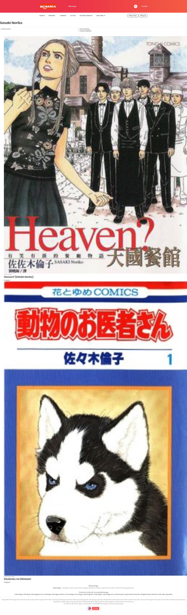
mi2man (62, 594)
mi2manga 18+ (88, 594)
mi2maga (55, 594)
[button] (135, 6)
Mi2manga (72, 6)
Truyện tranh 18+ (86, 16)
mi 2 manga (78, 594)
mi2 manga (69, 594)
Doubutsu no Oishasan (17, 579)
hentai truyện (119, 594)
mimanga (47, 594)
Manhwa (52, 16)
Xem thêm (99, 16)
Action (73, 16)
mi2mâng (26, 594)
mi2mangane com (36, 594)
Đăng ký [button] (143, 16)
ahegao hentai (146, 594)
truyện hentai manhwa (132, 594)
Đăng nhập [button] (133, 16)
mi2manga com (108, 594)
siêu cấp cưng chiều (165, 594)
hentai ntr (154, 594)
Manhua (63, 16)
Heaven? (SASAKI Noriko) (18, 277)
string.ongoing (84, 29)
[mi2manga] (47, 6)
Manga (42, 16)
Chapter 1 (7, 280)
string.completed (85, 31)
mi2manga (18, 594)
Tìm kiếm (144, 6)
